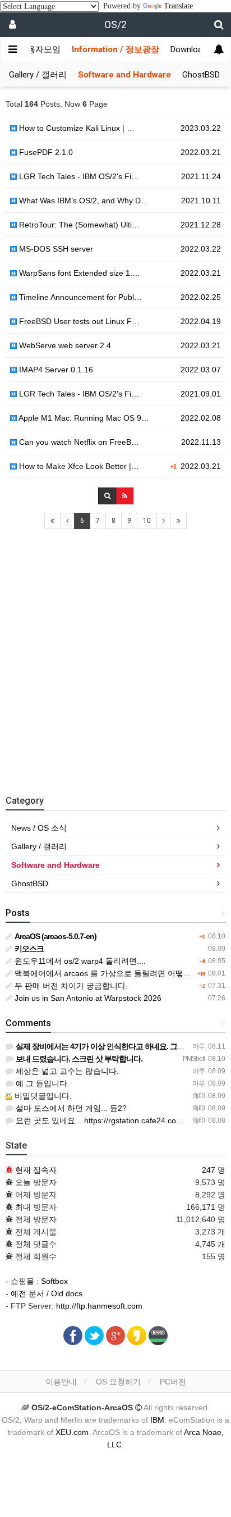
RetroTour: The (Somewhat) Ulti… (78, 224)
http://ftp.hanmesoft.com (99, 1305)
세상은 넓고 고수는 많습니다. (66, 1071)
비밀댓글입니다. (42, 1095)
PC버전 (173, 1381)
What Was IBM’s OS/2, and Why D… (83, 200)
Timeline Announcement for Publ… (79, 297)
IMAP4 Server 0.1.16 (55, 369)
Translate (178, 6)
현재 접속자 (36, 1169)
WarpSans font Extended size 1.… (78, 272)
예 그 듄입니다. (41, 1083)
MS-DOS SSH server (55, 248)
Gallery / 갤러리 (38, 75)
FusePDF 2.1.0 (45, 152)
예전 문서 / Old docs (46, 1293)
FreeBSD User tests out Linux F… (78, 321)
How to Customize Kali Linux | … (76, 128)
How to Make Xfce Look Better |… (78, 466)
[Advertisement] (115, 656)
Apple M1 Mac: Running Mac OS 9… (83, 417)
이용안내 (61, 1381)
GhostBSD (201, 75)
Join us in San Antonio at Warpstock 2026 (86, 998)
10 (147, 521)
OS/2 (115, 24)
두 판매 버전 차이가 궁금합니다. (70, 985)
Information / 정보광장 (115, 49)
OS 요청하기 (118, 1381)
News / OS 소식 (39, 827)
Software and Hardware (124, 75)
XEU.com (72, 1432)
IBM (157, 1419)
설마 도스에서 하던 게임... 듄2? (70, 1108)
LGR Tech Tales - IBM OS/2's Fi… (78, 176)
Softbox (54, 1281)
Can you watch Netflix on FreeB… (78, 442)
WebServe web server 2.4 (64, 345)
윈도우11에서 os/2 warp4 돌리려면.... (79, 960)
